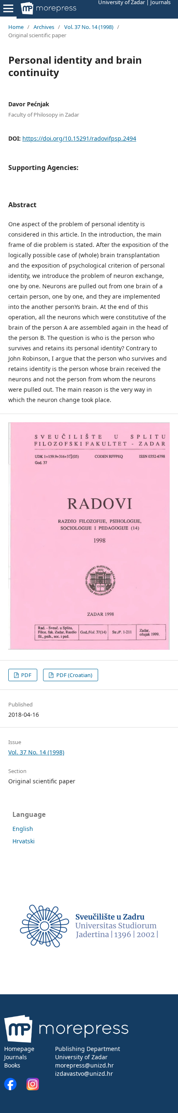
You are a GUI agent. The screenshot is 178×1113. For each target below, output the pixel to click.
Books (12, 1065)
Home (16, 27)
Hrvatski (23, 841)
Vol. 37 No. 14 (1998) (88, 27)
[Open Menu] (8, 8)
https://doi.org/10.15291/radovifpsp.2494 (79, 138)
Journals (15, 1057)
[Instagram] (32, 1088)
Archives (44, 27)
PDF (25, 675)
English (22, 829)
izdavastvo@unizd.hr (84, 1073)
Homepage (19, 1049)
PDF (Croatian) (73, 675)
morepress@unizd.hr (84, 1065)
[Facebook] (14, 1088)
